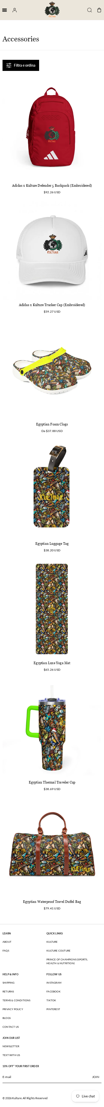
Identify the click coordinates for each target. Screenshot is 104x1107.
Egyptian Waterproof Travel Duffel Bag (52, 902)
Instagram (53, 982)
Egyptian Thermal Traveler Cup (52, 782)
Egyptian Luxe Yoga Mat (52, 663)
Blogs (7, 1017)
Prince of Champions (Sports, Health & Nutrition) (67, 961)
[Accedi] (13, 10)
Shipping (9, 982)
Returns (8, 991)
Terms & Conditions (17, 1000)
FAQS (6, 950)
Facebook (53, 991)
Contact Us (11, 1026)
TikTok (51, 1000)
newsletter (11, 1046)
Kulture (52, 941)
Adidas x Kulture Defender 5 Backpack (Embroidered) (52, 185)
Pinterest (53, 1009)
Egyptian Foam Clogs (52, 424)
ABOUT (7, 941)
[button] (88, 10)
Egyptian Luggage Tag (52, 544)
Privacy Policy (13, 1009)
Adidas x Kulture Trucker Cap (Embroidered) (52, 305)
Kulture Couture (58, 950)
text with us (11, 1055)
